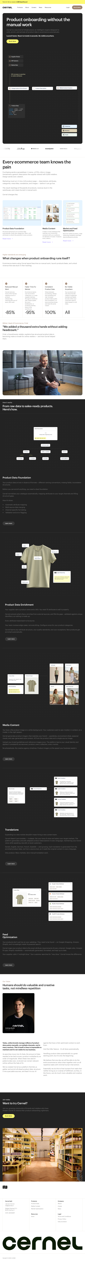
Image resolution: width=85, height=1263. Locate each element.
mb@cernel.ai (9, 1205)
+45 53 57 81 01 (9, 1204)
